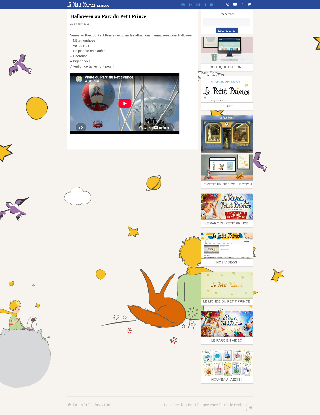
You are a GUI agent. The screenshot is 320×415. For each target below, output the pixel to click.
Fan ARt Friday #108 (91, 404)
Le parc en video (226, 340)
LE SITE (227, 106)
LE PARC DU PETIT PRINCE (227, 223)
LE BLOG (103, 5)
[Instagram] (228, 4)
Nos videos (226, 262)
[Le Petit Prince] (81, 4)
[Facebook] (242, 4)
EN (191, 4)
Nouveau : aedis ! (226, 379)
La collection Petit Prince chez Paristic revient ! (205, 407)
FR (183, 4)
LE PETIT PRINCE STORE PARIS (226, 145)
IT (205, 4)
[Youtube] (235, 4)
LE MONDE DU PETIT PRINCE (226, 301)
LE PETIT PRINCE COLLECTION (227, 184)
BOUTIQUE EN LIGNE (227, 67)
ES (212, 4)
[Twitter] (249, 4)
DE (198, 4)
